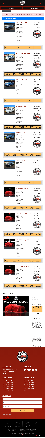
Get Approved (11, 8)
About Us (8, 422)
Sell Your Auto (27, 423)
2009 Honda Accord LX (23, 53)
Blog (17, 421)
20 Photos (10, 87)
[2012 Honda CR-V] (9, 164)
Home (8, 421)
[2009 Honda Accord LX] (9, 56)
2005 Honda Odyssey (22, 188)
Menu (42, 3)
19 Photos (10, 61)
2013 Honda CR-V (21, 132)
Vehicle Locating (27, 425)
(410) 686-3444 (12, 371)
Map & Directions (37, 421)
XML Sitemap (37, 423)
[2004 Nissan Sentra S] (9, 269)
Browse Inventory (34, 8)
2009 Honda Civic (21, 79)
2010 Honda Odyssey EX (23, 240)
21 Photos (9, 114)
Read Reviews (18, 425)
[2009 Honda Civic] (9, 83)
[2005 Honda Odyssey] (9, 191)
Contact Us (22, 410)
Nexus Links (37, 425)
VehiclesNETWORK (22, 430)
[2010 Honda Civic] (9, 109)
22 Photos (10, 31)
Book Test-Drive (27, 422)
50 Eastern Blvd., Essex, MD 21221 (10, 369)
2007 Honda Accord (22, 22)
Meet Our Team (8, 423)
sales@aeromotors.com (9, 373)
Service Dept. (27, 421)
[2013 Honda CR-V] (9, 136)
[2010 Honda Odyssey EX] (9, 243)
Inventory (17, 422)
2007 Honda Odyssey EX (23, 213)
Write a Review (17, 426)
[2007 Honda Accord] (9, 26)
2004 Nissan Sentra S (22, 266)
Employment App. (8, 426)
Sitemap (37, 422)
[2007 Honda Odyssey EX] (9, 217)
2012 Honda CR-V (21, 160)
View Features (38, 47)
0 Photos (9, 196)
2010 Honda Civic (21, 106)
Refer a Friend (8, 425)
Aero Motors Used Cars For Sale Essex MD (28, 429)
